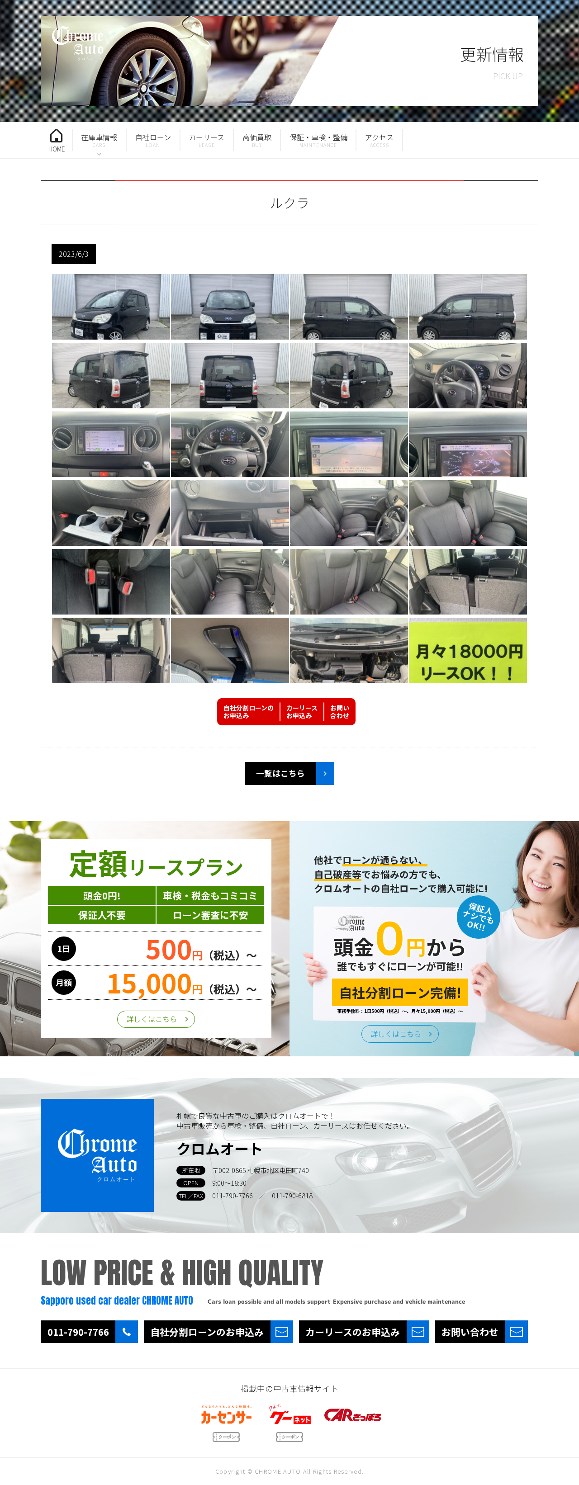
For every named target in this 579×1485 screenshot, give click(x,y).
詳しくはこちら (151, 1018)
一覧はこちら (280, 773)
